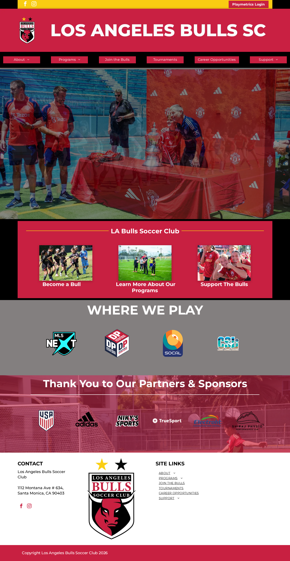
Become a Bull (61, 284)
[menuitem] (21, 59)
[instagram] (34, 4)
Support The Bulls (224, 284)
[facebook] (25, 4)
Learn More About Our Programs (145, 287)
